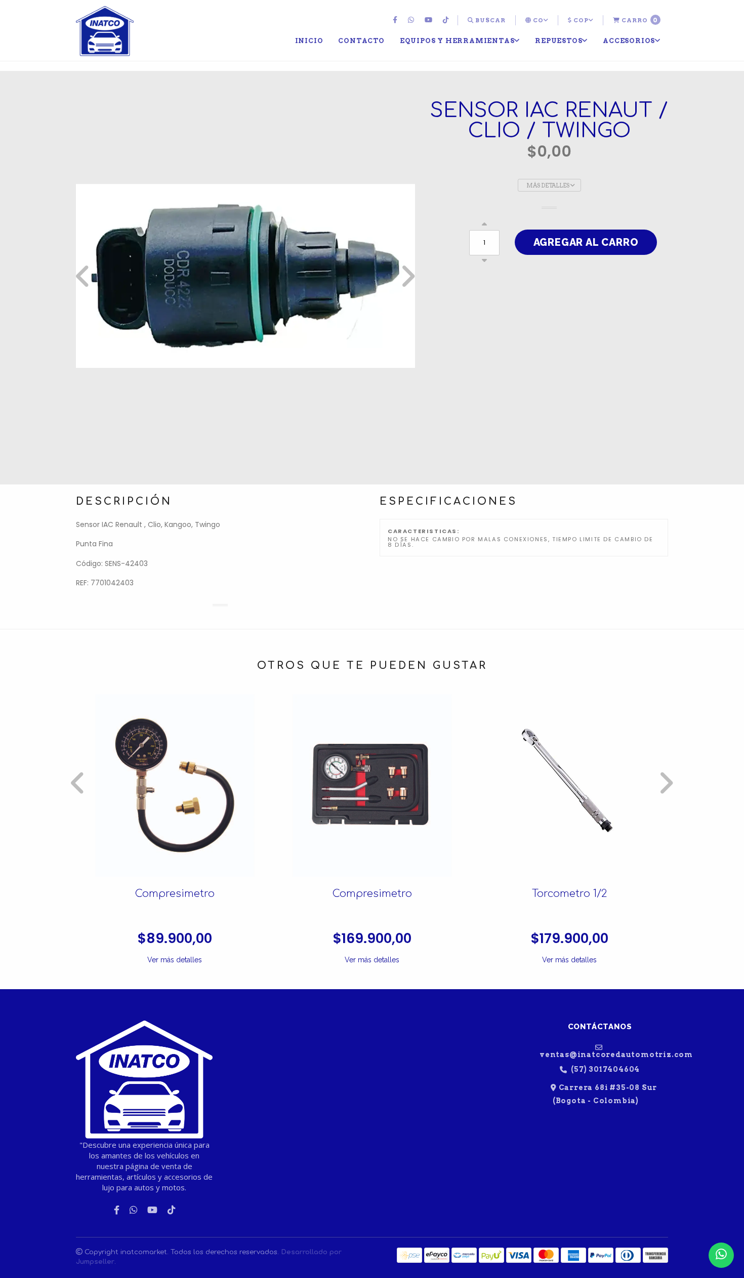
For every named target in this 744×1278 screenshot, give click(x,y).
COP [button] (580, 20)
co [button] (537, 20)
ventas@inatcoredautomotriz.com (604, 1054)
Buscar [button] (490, 20)
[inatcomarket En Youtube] (430, 20)
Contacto (361, 40)
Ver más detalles (174, 960)
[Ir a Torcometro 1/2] (569, 785)
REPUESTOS (558, 40)
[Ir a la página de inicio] (105, 31)
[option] (245, 276)
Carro (639, 20)
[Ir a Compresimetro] (175, 785)
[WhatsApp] (412, 20)
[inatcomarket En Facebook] (396, 20)
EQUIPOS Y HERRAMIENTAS (457, 40)
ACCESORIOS (629, 40)
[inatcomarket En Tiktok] (447, 20)
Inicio (309, 40)
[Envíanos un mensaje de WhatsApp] (721, 1255)
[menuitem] (396, 20)
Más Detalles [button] (548, 185)
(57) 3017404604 (604, 1069)
